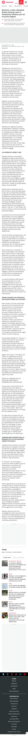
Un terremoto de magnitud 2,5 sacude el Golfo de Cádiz (5, 586)
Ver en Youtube (24, 674)
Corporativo (14, 696)
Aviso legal (14, 726)
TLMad (10, 6)
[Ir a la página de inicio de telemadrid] (7, 2)
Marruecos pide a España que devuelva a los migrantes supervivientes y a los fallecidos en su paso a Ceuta (5, 604)
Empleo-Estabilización (14, 713)
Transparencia (14, 703)
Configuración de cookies (14, 731)
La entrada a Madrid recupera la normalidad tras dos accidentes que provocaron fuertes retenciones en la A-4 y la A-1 (5, 563)
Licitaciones (14, 716)
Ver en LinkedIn (20, 674)
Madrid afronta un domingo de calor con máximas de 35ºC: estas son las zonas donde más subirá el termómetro (5, 593)
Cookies (14, 729)
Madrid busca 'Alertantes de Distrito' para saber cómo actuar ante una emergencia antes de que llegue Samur (5, 615)
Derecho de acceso (14, 711)
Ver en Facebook (3, 674)
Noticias (4, 6)
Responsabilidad (14, 701)
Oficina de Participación (14, 721)
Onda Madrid (18, 6)
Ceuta (10, 574)
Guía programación (14, 691)
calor (10, 590)
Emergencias (12, 613)
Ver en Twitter (7, 674)
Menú (26, 2)
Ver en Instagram (11, 674)
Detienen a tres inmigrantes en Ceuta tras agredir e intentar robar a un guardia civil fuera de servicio (5, 576)
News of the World (7, 552)
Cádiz (10, 583)
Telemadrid (14, 683)
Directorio (14, 706)
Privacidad (14, 724)
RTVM (14, 679)
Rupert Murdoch (17, 552)
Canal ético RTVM (14, 719)
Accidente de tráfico (15, 561)
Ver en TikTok (16, 674)
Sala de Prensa (14, 698)
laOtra (14, 688)
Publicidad (14, 708)
